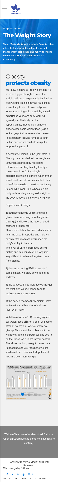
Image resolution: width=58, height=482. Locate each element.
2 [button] (29, 394)
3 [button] (35, 394)
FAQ (16, 478)
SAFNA (25, 468)
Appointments (29, 478)
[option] (29, 382)
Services (7, 478)
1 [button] (22, 394)
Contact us (44, 478)
